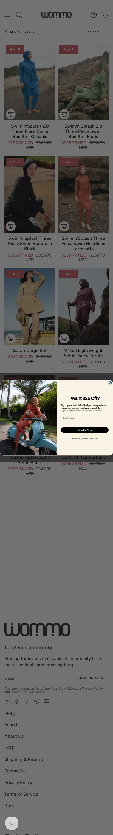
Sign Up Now (85, 430)
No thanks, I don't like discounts (85, 438)
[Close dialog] (110, 383)
